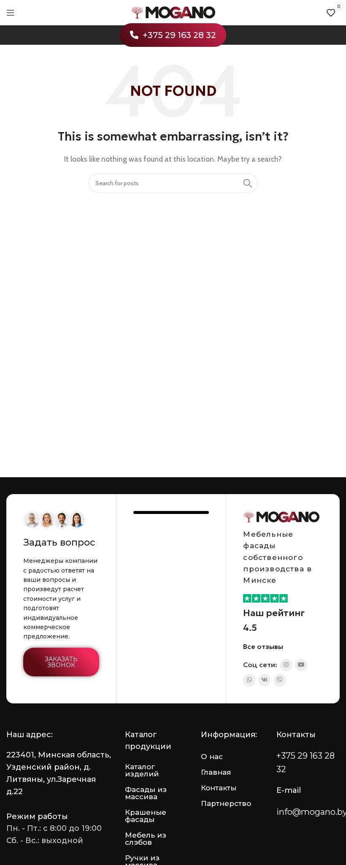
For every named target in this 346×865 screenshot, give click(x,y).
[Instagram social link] (286, 665)
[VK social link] (264, 680)
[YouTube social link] (301, 665)
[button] (61, 662)
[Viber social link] (279, 680)
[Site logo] (173, 12)
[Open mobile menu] (10, 12)
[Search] (247, 183)
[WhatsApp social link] (249, 680)
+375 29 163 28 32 (179, 35)
